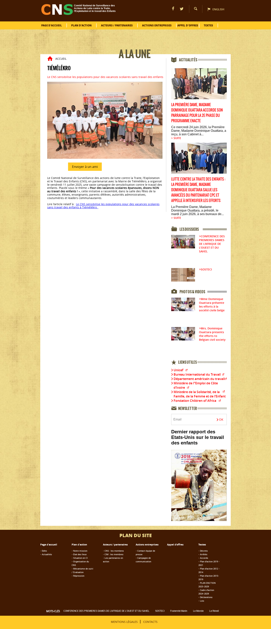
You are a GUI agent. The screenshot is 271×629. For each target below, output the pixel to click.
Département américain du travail (199, 379)
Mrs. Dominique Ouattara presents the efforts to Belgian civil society (212, 333)
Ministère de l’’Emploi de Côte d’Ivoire (196, 385)
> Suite (176, 138)
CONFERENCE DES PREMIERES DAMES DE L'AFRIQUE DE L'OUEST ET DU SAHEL (212, 243)
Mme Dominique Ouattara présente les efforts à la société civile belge (212, 304)
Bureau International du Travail (197, 374)
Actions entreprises (157, 25)
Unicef (178, 370)
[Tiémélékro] (104, 157)
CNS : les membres (113, 550)
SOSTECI (206, 269)
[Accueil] (57, 13)
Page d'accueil (51, 25)
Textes (208, 25)
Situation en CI (80, 557)
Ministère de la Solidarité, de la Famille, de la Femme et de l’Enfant (200, 394)
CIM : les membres (113, 554)
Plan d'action (81, 25)
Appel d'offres (187, 25)
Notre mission (79, 550)
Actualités (46, 554)
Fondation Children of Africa (195, 400)
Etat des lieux (79, 554)
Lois (201, 600)
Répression (78, 575)
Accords (203, 557)
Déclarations (205, 597)
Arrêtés (202, 554)
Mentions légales (124, 621)
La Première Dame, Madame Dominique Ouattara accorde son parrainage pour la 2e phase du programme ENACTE (197, 112)
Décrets (203, 550)
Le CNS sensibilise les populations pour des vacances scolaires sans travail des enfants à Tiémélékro (103, 205)
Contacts (150, 621)
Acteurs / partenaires (117, 25)
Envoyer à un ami (85, 166)
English (218, 9)
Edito (43, 550)
